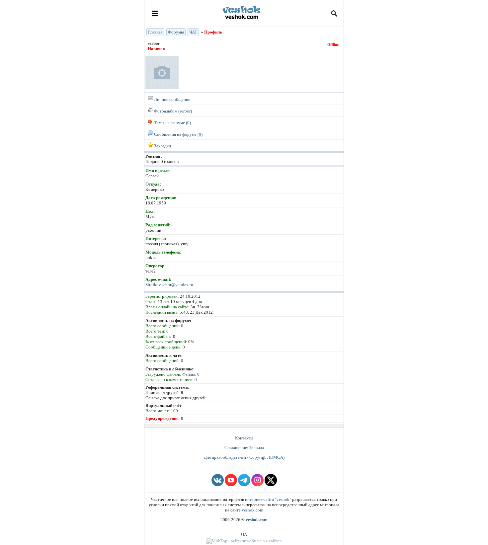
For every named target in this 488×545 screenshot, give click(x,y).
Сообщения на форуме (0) (178, 134)
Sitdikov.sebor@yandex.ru (169, 284)
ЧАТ (193, 32)
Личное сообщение (171, 99)
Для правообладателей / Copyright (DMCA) (244, 457)
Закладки (162, 145)
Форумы (176, 32)
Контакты (244, 437)
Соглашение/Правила (244, 447)
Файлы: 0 (191, 374)
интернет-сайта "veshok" (268, 499)
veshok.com (252, 509)
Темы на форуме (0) (172, 122)
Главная (155, 32)
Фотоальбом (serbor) (172, 111)
